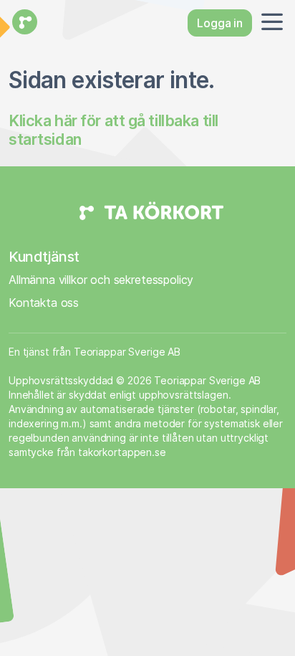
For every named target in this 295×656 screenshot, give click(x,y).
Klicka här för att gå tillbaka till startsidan (113, 129)
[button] (269, 23)
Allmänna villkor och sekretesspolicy (101, 279)
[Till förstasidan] (23, 23)
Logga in (220, 23)
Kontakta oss (44, 302)
